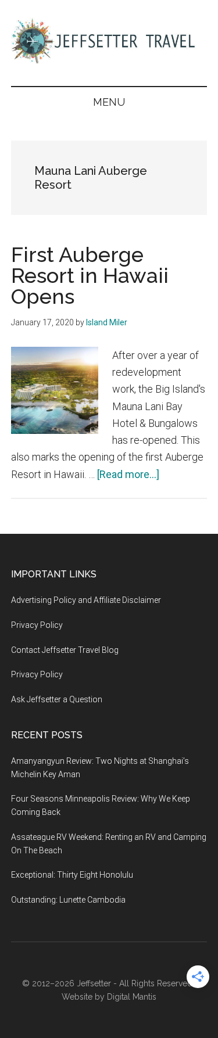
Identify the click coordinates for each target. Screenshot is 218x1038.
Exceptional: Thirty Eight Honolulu (72, 874)
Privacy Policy (37, 625)
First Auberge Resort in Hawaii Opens (90, 275)
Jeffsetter (94, 983)
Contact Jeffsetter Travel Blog (65, 650)
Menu (109, 102)
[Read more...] (128, 474)
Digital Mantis (131, 996)
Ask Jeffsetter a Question (56, 699)
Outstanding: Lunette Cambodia (68, 899)
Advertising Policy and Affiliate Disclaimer (86, 600)
